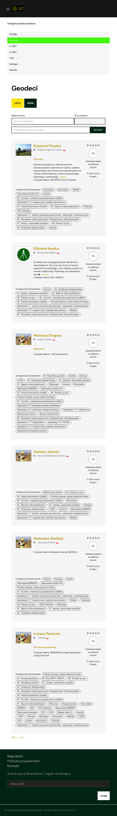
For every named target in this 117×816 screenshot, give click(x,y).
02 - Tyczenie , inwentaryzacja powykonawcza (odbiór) (39, 198)
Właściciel (39, 348)
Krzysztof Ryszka (47, 146)
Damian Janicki (46, 452)
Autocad (13, 40)
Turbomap (87, 207)
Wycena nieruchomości (49, 414)
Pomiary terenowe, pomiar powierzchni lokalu (69, 302)
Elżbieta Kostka (46, 248)
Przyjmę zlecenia (69, 704)
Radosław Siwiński (48, 538)
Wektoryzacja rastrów (26, 414)
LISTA (17, 103)
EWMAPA (21, 708)
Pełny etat (53, 704)
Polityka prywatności (23, 761)
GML (32, 708)
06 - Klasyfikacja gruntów (54, 376)
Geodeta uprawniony (45, 647)
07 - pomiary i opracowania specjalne (32, 223)
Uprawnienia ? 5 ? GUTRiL (59, 422)
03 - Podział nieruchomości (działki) (32, 207)
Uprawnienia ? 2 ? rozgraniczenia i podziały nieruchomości (41, 202)
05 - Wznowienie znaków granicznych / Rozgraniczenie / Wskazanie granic (48, 219)
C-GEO (13, 46)
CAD (11, 58)
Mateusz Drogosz (48, 335)
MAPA (30, 103)
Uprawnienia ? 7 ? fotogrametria (30, 422)
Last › (22, 737)
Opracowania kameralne (27, 712)
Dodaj (103, 795)
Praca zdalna (86, 704)
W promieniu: (81, 115)
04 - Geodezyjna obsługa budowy (31, 228)
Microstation (49, 190)
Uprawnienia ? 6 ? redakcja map (76, 410)
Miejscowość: (18, 115)
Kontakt (13, 766)
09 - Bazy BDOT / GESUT (53, 678)
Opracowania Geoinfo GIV (28, 194)
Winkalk (76, 190)
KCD (51, 712)
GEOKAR (38, 159)
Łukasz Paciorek (47, 633)
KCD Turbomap (23, 211)
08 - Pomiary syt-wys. (61, 223)
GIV (43, 712)
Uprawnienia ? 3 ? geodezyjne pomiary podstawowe (38, 405)
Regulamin (15, 756)
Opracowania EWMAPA (27, 389)
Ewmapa (13, 64)
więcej (63, 176)
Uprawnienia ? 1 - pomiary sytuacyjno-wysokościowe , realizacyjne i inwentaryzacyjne (52, 215)
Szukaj (97, 130)
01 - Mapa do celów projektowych (65, 207)
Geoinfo (13, 70)
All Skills (13, 34)
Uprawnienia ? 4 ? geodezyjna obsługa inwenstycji (38, 410)
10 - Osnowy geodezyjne (27, 678)
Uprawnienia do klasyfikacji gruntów (32, 431)
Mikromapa (53, 384)
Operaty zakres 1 (65, 712)
